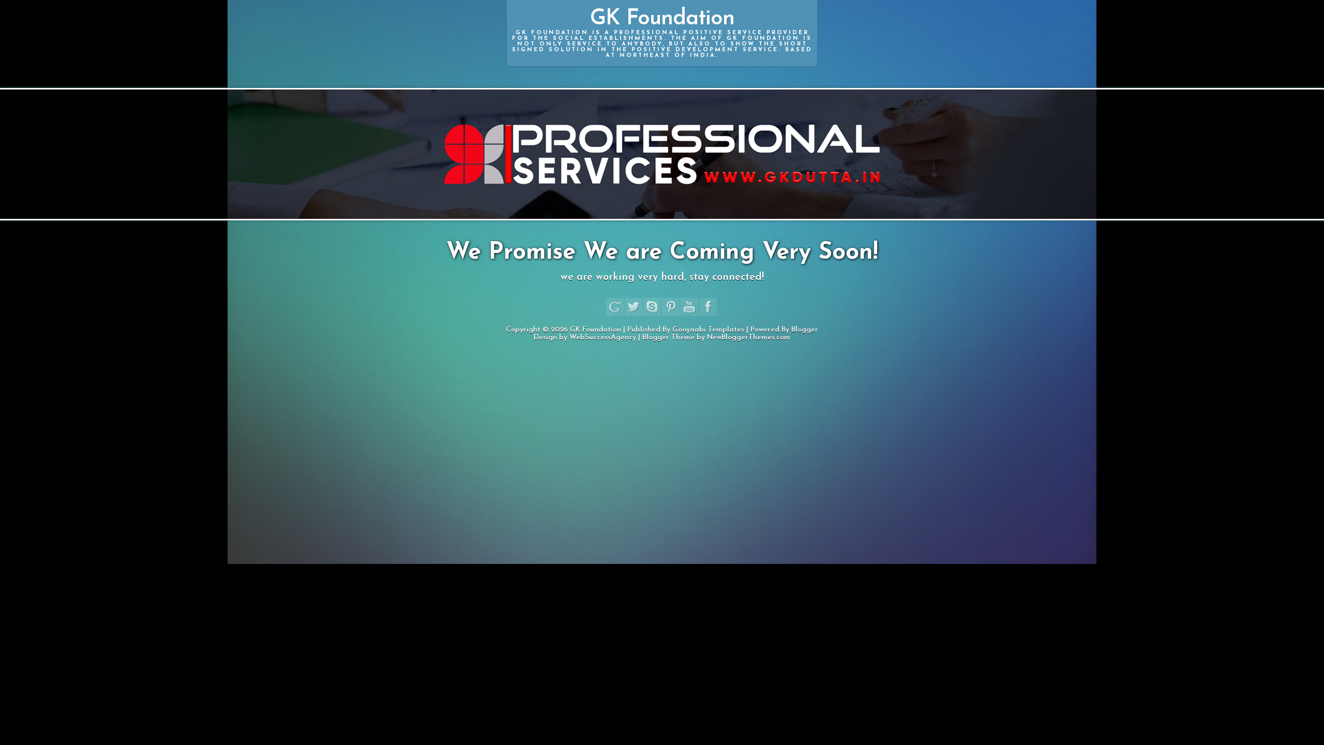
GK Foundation (662, 33)
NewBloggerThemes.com (748, 337)
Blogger (804, 330)
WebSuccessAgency (602, 337)
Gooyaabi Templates (708, 330)
